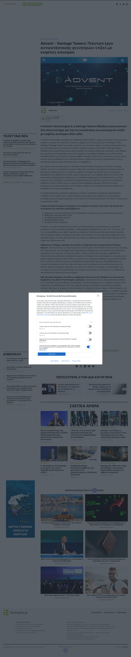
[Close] (99, 296)
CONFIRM (51, 354)
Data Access (65, 361)
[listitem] (65, 322)
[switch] (89, 326)
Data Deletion (55, 361)
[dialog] (65, 328)
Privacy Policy (76, 361)
